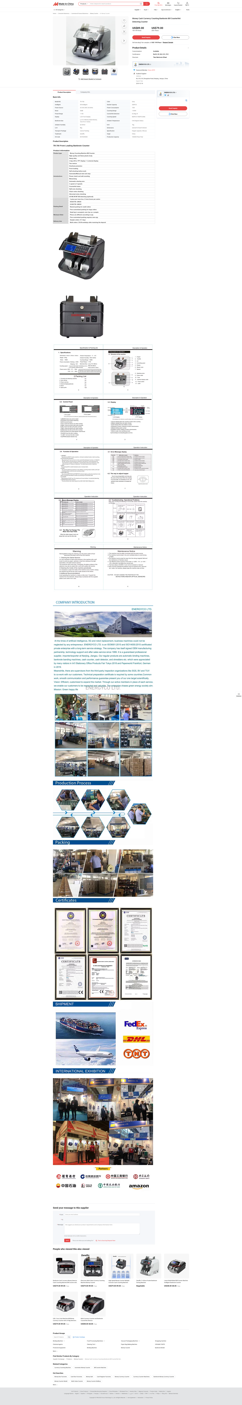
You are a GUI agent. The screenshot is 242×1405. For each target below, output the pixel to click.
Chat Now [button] (176, 37)
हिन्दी (146, 1393)
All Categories (59, 10)
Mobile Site (162, 1391)
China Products (84, 1391)
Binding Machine (92, 1348)
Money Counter (94, 13)
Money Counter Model (60, 1381)
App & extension (166, 10)
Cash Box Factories (76, 1376)
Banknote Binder (160, 1348)
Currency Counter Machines (141, 1376)
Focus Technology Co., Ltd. (109, 1397)
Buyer (145, 10)
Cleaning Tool (91, 1344)
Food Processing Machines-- (95, 1341)
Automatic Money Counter (82, 1367)
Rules (187, 10)
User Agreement (132, 1397)
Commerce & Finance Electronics (79, 13)
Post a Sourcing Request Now (105, 1240)
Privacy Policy (149, 1397)
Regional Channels (143, 1391)
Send (67, 1240)
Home (54, 13)
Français (96, 1393)
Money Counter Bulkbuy (94, 1381)
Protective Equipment (59, 1348)
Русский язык (104, 1393)
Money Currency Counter (122, 1376)
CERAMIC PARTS (160, 1344)
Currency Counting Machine (62, 1367)
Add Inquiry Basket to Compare (91, 79)
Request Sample (168, 42)
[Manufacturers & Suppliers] (63, 4)
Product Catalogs (79, 1337)
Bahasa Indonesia (173, 1393)
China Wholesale (113, 1391)
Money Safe (89, 1376)
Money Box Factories (60, 1376)
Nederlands (125, 1393)
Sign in (187, 5)
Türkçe (158, 1393)
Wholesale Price (124, 1391)
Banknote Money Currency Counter (164, 1376)
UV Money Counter (105, 13)
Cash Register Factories (104, 1376)
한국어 (136, 1393)
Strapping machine (160, 1341)
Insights (169, 1391)
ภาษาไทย (151, 1393)
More (54, 1385)
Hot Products (74, 1391)
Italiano (112, 1393)
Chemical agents (58, 1344)
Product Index (153, 1391)
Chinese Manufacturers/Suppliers (98, 1391)
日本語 (141, 1393)
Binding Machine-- (58, 1341)
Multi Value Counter (77, 1381)
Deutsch (118, 1393)
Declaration (140, 1397)
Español (83, 1393)
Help (155, 10)
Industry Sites (133, 1391)
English (77, 1393)
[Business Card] (186, 100)
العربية (131, 1393)
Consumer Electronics (63, 13)
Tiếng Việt (164, 1393)
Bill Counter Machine (100, 1367)
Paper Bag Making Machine (129, 1344)
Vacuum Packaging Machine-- (129, 1341)
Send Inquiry (146, 37)
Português (89, 1393)
